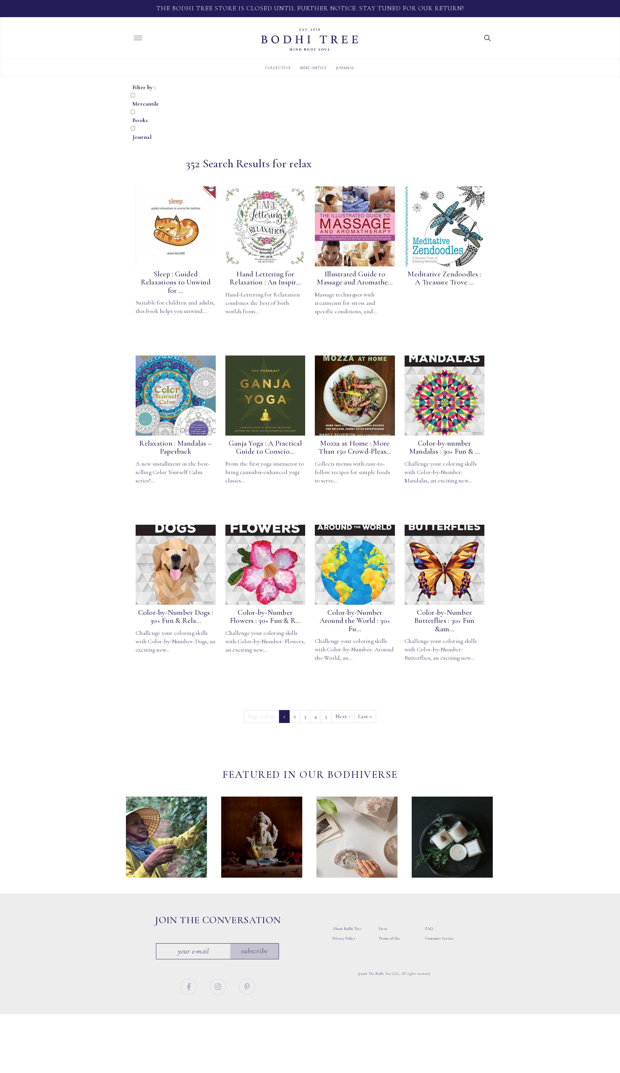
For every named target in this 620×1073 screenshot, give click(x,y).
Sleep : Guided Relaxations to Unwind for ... (176, 282)
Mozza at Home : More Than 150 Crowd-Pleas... (354, 447)
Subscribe (254, 950)
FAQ (429, 928)
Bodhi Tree (309, 40)
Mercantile (313, 68)
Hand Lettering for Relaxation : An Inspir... (265, 278)
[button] (487, 37)
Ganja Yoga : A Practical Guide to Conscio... (265, 447)
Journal (345, 68)
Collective (278, 68)
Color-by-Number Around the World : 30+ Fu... (355, 621)
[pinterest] (247, 986)
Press (383, 928)
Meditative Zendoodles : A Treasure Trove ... (444, 278)
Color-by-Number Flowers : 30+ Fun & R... (265, 616)
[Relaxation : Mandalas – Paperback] (176, 396)
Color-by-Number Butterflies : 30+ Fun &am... (444, 621)
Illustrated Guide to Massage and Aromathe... (355, 278)
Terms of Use (389, 938)
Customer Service (439, 938)
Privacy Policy (344, 938)
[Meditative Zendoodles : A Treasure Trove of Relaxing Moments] (445, 226)
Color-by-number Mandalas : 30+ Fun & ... (444, 447)
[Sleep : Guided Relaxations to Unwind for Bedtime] (176, 226)
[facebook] (190, 986)
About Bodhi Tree (347, 928)
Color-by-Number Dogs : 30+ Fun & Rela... (175, 616)
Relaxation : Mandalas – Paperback (175, 447)
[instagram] (219, 986)
